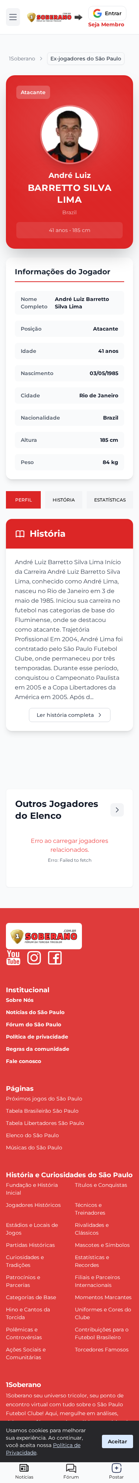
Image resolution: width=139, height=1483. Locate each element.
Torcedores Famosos (102, 1349)
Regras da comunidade (37, 1049)
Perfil (23, 500)
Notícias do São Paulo (35, 1012)
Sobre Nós (19, 1000)
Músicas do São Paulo (34, 1147)
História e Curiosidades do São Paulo (69, 1175)
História (64, 500)
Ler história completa (65, 715)
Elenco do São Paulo (32, 1135)
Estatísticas (110, 500)
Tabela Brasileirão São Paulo (42, 1111)
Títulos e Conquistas (101, 1185)
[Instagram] (34, 957)
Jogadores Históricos (33, 1205)
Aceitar (117, 1441)
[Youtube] (13, 957)
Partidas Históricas (30, 1245)
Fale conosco (23, 1061)
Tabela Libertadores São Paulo (45, 1123)
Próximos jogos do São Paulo (44, 1098)
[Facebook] (54, 957)
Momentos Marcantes (103, 1297)
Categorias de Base (31, 1297)
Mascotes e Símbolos (102, 1245)
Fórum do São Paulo (33, 1024)
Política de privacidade (37, 1036)
